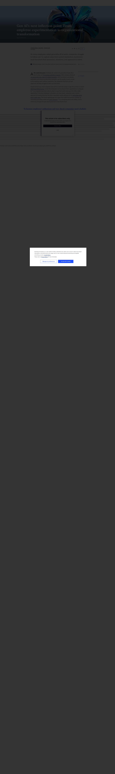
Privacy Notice (44, 256)
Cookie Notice (47, 255)
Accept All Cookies (66, 261)
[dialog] (58, 257)
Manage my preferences (49, 261)
